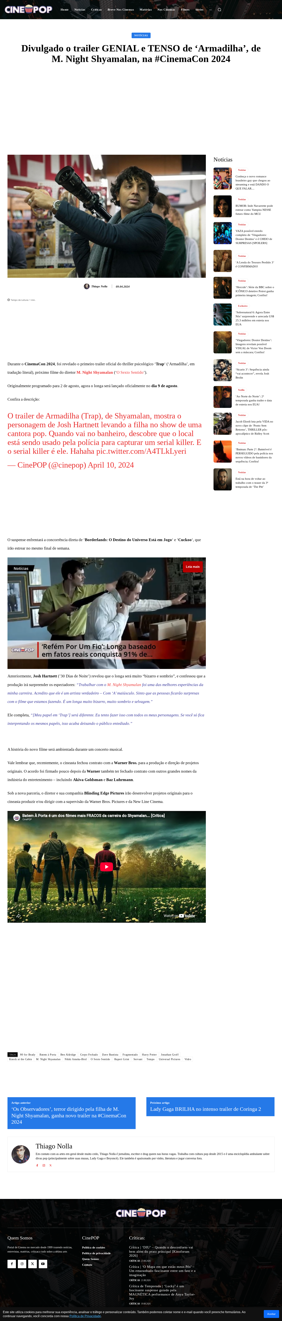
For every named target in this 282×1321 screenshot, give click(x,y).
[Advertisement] (141, 99)
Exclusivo (242, 306)
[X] (50, 1164)
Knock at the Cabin (20, 1059)
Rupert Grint (121, 1059)
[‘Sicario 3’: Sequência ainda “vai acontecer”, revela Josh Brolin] (223, 370)
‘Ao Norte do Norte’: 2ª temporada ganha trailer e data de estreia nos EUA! (254, 400)
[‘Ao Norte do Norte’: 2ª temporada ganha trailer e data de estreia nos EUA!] (223, 397)
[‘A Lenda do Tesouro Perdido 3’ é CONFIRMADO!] (223, 261)
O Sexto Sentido (130, 372)
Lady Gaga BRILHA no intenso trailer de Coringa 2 (205, 1109)
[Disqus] (106, 995)
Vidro (188, 1059)
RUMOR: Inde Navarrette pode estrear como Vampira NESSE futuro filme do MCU (254, 209)
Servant (138, 1059)
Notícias (141, 35)
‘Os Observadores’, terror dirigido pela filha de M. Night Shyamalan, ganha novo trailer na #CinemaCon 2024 (68, 1115)
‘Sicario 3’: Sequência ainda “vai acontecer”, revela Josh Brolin (252, 373)
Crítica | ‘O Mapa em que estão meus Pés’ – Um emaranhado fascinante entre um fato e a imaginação (162, 1271)
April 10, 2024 (111, 464)
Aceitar (271, 1313)
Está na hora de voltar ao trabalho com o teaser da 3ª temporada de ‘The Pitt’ (252, 482)
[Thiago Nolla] (87, 286)
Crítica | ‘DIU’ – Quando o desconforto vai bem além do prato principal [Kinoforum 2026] (161, 1251)
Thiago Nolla (99, 286)
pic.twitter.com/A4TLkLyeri (141, 451)
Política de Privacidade (85, 1316)
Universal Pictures (169, 1059)
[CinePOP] (28, 9)
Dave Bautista (110, 1054)
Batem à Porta (48, 1054)
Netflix (241, 390)
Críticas (134, 1261)
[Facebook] (37, 1164)
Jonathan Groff (170, 1054)
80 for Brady (27, 1054)
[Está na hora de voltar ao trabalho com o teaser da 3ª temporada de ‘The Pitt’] (223, 479)
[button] (219, 9)
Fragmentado (130, 1054)
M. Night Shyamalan (95, 372)
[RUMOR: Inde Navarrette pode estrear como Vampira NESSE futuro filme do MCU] (223, 206)
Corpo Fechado (89, 1054)
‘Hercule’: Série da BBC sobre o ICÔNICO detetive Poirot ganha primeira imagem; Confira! (255, 291)
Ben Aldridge (68, 1054)
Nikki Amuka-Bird (76, 1059)
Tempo (151, 1059)
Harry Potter (149, 1054)
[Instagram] (43, 1164)
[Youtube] (43, 1264)
